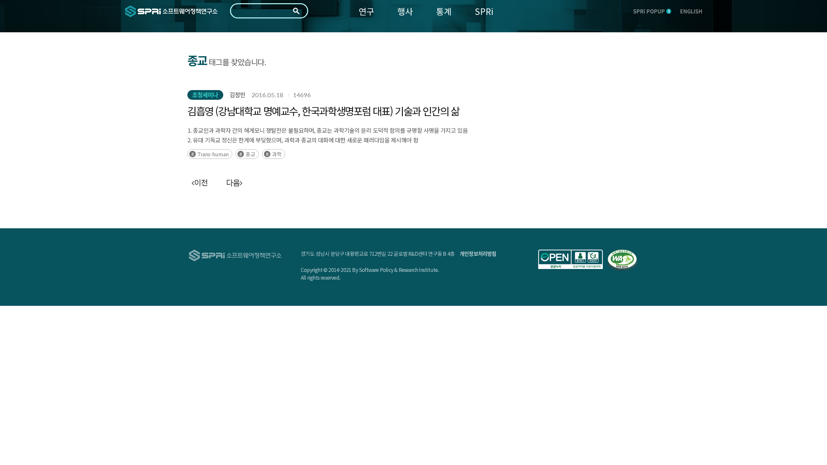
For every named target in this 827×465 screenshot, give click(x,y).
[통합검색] (296, 11)
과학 (277, 154)
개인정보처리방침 (478, 253)
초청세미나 (205, 94)
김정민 (237, 94)
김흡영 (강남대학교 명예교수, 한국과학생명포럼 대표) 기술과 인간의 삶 (323, 110)
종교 (250, 154)
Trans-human (213, 154)
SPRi (484, 11)
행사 (405, 11)
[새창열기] (570, 259)
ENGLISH (691, 11)
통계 (444, 11)
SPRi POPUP (651, 11)
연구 (366, 11)
